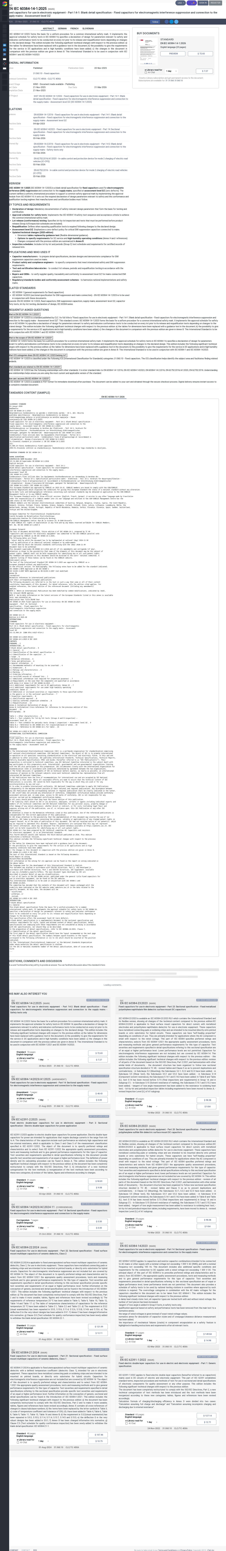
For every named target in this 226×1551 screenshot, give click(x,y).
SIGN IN (203, 3)
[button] (155, 22)
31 (167, 81)
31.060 (171, 81)
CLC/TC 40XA (47, 21)
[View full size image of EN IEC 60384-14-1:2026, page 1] (148, 52)
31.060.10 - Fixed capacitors (46, 73)
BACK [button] (10, 21)
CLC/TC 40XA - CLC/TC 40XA (47, 79)
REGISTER (215, 3)
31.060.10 (34, 21)
